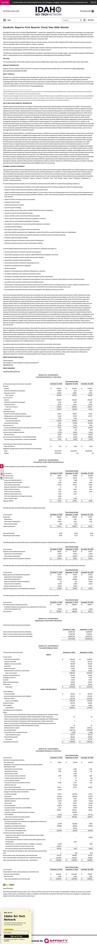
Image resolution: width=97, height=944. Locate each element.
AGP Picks (5, 2)
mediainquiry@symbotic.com (11, 371)
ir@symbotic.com (8, 365)
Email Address (9, 929)
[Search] (81, 20)
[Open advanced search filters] (84, 20)
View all (93, 2)
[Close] (29, 911)
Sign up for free (16, 936)
